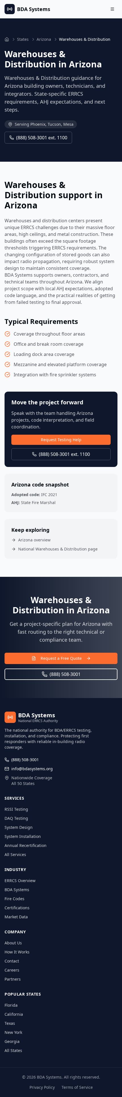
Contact (12, 961)
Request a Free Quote (61, 658)
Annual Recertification (26, 845)
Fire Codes (14, 898)
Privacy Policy (42, 1087)
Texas (10, 1023)
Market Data (16, 916)
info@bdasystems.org (32, 768)
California (14, 1014)
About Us (13, 943)
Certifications (17, 907)
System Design (19, 827)
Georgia (12, 1041)
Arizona (44, 39)
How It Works (17, 952)
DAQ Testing (16, 818)
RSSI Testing (16, 809)
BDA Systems (17, 889)
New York (13, 1032)
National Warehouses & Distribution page (58, 549)
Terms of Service (77, 1087)
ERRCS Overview (20, 880)
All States (13, 1050)
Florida (11, 1005)
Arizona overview (34, 540)
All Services (15, 854)
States (23, 39)
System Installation (23, 836)
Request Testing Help (61, 439)
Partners (13, 979)
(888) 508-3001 (65, 674)
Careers (12, 970)
